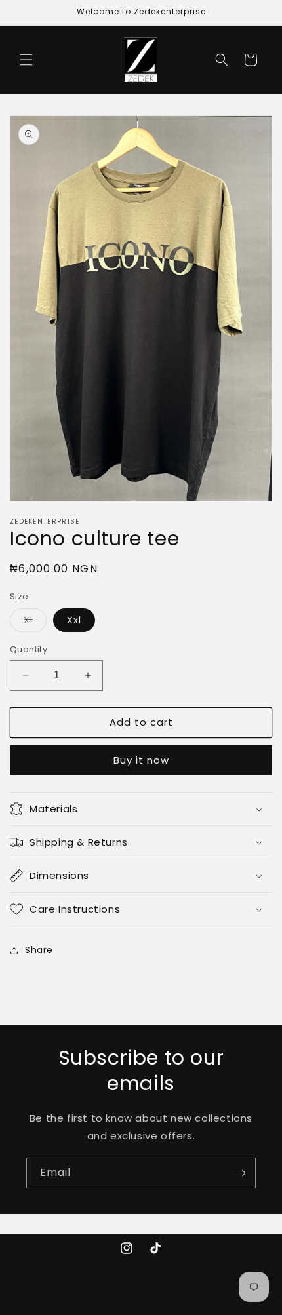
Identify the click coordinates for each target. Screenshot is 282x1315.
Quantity (28, 649)
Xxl (74, 620)
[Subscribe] (240, 1173)
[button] (26, 59)
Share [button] (39, 949)
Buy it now (141, 760)
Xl (35, 622)
